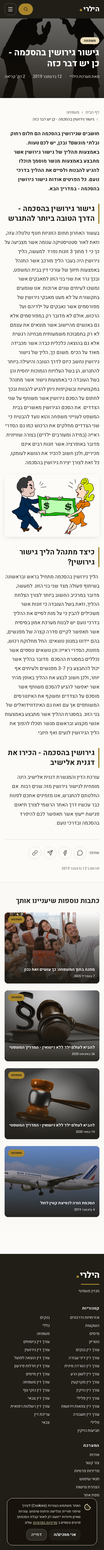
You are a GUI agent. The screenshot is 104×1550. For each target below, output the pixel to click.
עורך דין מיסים (38, 1374)
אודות (94, 1455)
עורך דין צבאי (39, 1398)
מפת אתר (91, 1495)
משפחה (90, 40)
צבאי (46, 1422)
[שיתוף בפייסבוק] (65, 853)
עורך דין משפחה (36, 1382)
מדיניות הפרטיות (45, 1522)
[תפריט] (10, 9)
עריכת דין (42, 1414)
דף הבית (92, 112)
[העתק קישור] (35, 853)
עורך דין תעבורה (86, 1414)
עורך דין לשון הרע (84, 1374)
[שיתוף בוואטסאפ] (80, 853)
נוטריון (94, 1342)
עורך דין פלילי (88, 1398)
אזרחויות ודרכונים (84, 1317)
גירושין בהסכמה (41, 462)
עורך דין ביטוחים (36, 1342)
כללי (46, 1326)
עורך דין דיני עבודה (83, 1358)
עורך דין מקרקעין (85, 1382)
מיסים (94, 1334)
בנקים (45, 1317)
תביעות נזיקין (88, 1430)
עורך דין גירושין (37, 1350)
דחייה (36, 1535)
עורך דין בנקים (87, 1350)
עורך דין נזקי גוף (36, 1390)
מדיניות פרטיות (86, 1471)
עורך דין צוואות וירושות (80, 1406)
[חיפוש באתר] (25, 9)
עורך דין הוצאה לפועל (32, 1358)
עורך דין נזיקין (87, 1390)
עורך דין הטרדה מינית (81, 1366)
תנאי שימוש (89, 1479)
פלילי (94, 1422)
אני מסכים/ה (65, 1535)
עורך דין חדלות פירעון (32, 1366)
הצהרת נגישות (87, 1487)
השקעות (92, 1326)
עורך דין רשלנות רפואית (30, 1406)
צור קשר (92, 1463)
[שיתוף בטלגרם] (50, 853)
